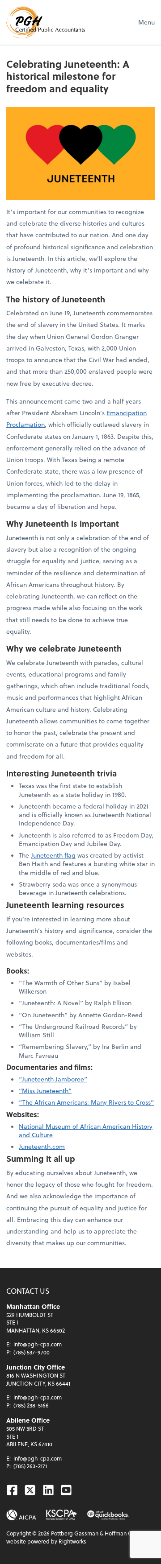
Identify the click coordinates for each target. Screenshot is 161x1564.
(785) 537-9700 (31, 1352)
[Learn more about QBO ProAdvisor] (108, 1515)
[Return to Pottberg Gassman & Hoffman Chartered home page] (45, 22)
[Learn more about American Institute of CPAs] (21, 1515)
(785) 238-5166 (31, 1405)
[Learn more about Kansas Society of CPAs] (61, 1515)
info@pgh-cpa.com (37, 1344)
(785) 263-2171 (30, 1466)
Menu (146, 22)
